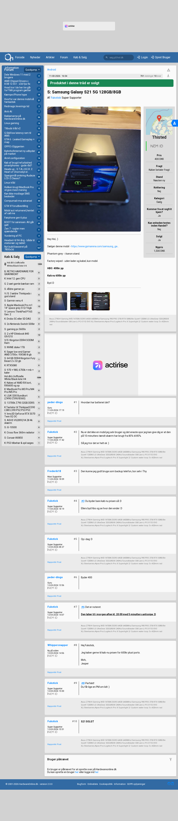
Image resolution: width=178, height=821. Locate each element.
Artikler (50, 57)
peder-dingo (55, 402)
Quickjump (31, 69)
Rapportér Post (54, 421)
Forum (64, 57)
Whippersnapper (57, 645)
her (77, 772)
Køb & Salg (80, 57)
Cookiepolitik (106, 784)
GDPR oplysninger (136, 784)
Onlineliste (92, 784)
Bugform (81, 784)
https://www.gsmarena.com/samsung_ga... (95, 246)
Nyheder (35, 57)
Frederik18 (54, 471)
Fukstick (56, 97)
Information (12, 67)
